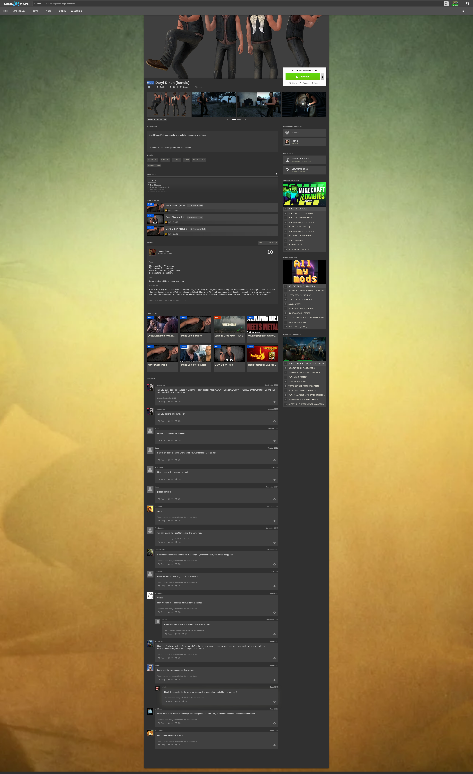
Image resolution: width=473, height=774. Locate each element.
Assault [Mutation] (297, 322)
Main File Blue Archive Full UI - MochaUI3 (306, 291)
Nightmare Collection (299, 313)
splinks (294, 141)
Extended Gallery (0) (157, 119)
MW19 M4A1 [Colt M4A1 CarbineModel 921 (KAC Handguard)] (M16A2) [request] (306, 395)
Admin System (295, 304)
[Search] (446, 3)
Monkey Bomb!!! (295, 240)
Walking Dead (154, 165)
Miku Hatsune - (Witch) (299, 227)
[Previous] (228, 119)
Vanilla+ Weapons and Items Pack (304, 372)
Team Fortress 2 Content (300, 300)
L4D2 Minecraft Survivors (301, 231)
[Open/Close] (276, 174)
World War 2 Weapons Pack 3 (302, 309)
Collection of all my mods (301, 286)
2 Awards (186, 87)
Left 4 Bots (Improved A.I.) (300, 295)
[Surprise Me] (464, 11)
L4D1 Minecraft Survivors (301, 222)
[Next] (245, 119)
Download (304, 76)
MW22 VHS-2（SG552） (298, 327)
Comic (186, 160)
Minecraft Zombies (297, 209)
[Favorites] (5, 11)
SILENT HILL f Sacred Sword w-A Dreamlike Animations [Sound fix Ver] (306, 404)
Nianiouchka (163, 251)
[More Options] (322, 76)
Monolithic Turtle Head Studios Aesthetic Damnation (306, 363)
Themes (176, 160)
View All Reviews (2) (268, 243)
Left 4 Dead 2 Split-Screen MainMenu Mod (306, 318)
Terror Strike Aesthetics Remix (303, 386)
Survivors (153, 160)
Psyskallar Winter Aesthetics (303, 400)
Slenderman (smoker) (298, 249)
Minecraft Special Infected (301, 218)
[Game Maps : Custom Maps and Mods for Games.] (16, 4)
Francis (165, 160)
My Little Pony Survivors (300, 236)
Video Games (199, 160)
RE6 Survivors (295, 245)
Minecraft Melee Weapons (301, 213)
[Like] (149, 87)
